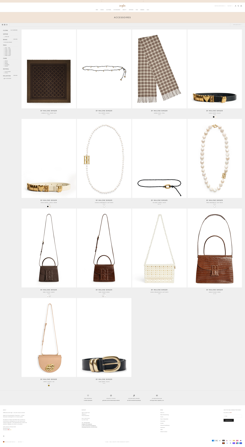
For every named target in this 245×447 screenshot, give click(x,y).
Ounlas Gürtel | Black (215, 113)
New (97, 9)
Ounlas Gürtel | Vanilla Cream (49, 202)
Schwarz (7, 64)
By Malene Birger (8, 42)
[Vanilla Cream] (216, 117)
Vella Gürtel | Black (104, 113)
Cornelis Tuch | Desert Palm (48, 113)
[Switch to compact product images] (6, 24)
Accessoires (117, 9)
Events (161, 416)
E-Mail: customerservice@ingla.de (89, 425)
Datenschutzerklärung (164, 425)
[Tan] (49, 385)
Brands (142, 9)
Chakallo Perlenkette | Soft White (104, 202)
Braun (6, 63)
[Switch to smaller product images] (4, 24)
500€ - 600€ (8, 54)
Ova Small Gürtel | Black (159, 202)
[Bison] (48, 296)
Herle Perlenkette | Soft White (214, 202)
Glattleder (8, 71)
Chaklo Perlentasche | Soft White (159, 292)
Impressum (162, 427)
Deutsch (230, 5)
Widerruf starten (163, 431)
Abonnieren (228, 420)
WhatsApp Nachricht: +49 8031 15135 (89, 427)
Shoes (102, 9)
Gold (6, 62)
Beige (6, 61)
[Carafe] (50, 296)
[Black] (214, 117)
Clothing (108, 9)
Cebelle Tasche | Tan (48, 381)
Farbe (5, 58)
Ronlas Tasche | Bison (214, 292)
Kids (137, 9)
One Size (7, 36)
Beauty (124, 9)
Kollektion (7, 76)
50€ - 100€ (7, 47)
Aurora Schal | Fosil (159, 113)
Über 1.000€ (8, 55)
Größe (5, 34)
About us (162, 412)
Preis (4, 45)
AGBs (161, 429)
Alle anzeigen (14, 30)
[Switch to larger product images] (2, 24)
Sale (148, 9)
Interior (131, 9)
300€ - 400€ (8, 51)
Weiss (6, 66)
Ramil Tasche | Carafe (49, 292)
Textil (6, 72)
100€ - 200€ (8, 49)
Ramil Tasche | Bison (104, 292)
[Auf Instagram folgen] (3, 436)
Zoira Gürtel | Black (104, 381)
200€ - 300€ (8, 50)
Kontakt (162, 423)
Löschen (15, 39)
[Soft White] (104, 206)
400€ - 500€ (8, 52)
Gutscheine (162, 421)
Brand (5, 39)
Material (6, 69)
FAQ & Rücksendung (164, 414)
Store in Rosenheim (164, 419)
